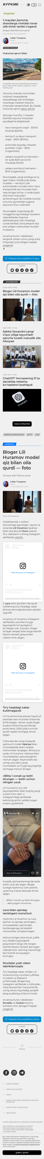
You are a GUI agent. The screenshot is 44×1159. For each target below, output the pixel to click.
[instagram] (14, 1073)
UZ (34, 5)
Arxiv (8, 1095)
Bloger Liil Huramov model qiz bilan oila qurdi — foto (21, 293)
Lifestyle (9, 444)
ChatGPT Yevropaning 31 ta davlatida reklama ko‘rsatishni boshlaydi (21, 381)
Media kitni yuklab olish (17, 1107)
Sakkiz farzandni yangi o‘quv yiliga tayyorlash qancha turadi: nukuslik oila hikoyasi (22, 336)
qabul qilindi (28, 109)
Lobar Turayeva (18, 38)
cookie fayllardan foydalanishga (27, 1144)
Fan (37, 435)
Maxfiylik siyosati (14, 1089)
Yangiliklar (9, 13)
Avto (29, 435)
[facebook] (6, 1073)
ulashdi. (19, 537)
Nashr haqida (12, 1084)
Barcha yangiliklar (14, 435)
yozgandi (8, 245)
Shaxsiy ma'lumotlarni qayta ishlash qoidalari (22, 1101)
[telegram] (22, 1073)
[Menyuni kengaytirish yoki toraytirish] (39, 5)
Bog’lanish (11, 1113)
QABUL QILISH (22, 1153)
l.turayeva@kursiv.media (19, 43)
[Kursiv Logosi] (10, 4)
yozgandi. (8, 1009)
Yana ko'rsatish (22, 424)
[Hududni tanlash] (28, 5)
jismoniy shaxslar (10, 48)
